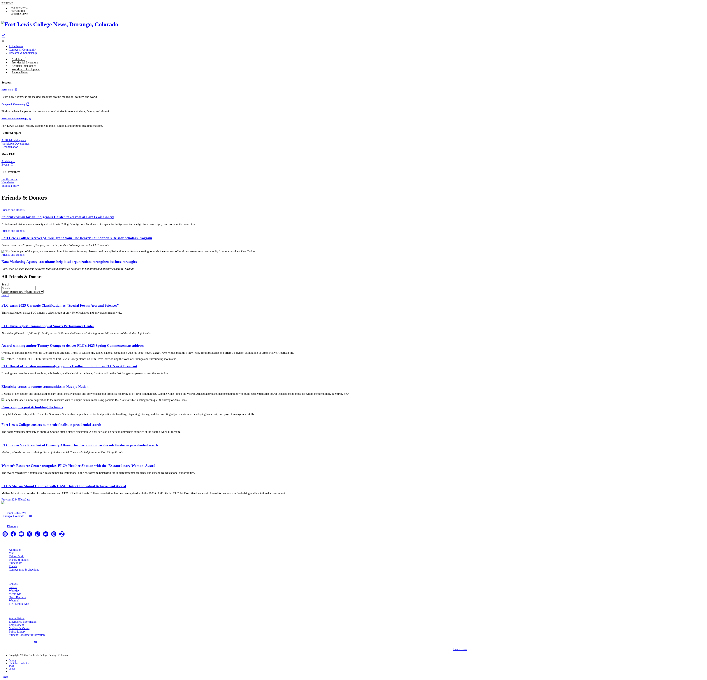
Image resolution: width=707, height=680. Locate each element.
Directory (12, 526)
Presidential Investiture (25, 62)
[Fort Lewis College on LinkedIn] (46, 535)
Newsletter (18, 11)
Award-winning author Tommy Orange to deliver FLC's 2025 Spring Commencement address (72, 345)
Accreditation (16, 618)
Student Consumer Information (27, 634)
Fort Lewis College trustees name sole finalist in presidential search (51, 425)
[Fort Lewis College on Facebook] (14, 535)
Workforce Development (26, 69)
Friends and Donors (12, 210)
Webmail (14, 600)
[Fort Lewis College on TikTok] (38, 535)
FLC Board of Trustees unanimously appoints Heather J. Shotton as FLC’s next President (69, 366)
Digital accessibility (19, 663)
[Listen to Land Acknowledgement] (36, 642)
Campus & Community (22, 49)
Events (5, 164)
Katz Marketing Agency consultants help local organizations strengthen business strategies (69, 262)
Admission (15, 549)
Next (22, 499)
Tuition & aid (16, 556)
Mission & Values (19, 628)
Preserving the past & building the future (32, 407)
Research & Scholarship (23, 52)
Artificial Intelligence (24, 65)
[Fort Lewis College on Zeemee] (62, 535)
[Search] (3, 33)
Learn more (460, 649)
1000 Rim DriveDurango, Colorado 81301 (16, 514)
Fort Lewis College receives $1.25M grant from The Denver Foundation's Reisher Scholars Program (76, 238)
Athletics (17, 59)
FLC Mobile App (19, 603)
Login (12, 668)
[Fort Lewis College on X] (30, 535)
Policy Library (17, 631)
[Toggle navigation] (2, 41)
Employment (16, 624)
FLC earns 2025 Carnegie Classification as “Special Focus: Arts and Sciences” (60, 305)
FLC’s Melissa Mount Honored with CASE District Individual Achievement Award (63, 486)
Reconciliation (20, 72)
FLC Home (7, 3)
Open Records (17, 597)
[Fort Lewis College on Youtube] (22, 535)
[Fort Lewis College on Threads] (54, 535)
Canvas (13, 583)
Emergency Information (22, 621)
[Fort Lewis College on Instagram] (5, 535)
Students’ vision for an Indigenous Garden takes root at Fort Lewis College (57, 217)
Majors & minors (19, 559)
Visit (11, 553)
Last (27, 499)
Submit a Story (20, 14)
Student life (15, 562)
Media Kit (15, 593)
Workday (14, 590)
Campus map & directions (24, 569)
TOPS (12, 666)
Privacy (12, 660)
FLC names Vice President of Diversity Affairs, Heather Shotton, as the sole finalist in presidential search (79, 445)
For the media (19, 8)
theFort (13, 587)
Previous (6, 499)
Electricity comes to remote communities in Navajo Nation (45, 386)
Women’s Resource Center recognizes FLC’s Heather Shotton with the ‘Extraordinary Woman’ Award (78, 466)
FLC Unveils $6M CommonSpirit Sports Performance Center (47, 326)
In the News (16, 46)
